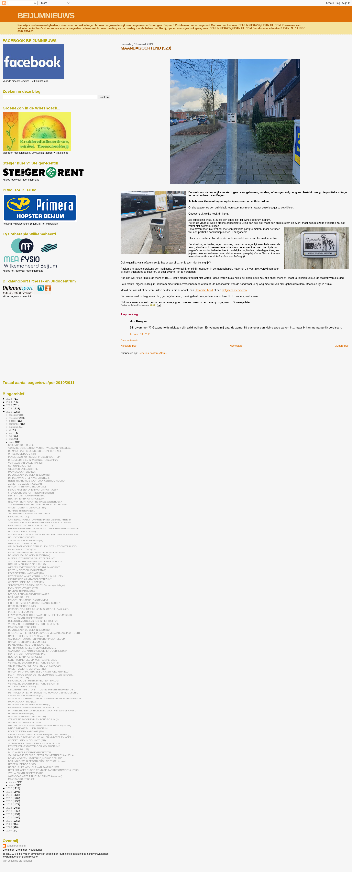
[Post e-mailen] (158, 305)
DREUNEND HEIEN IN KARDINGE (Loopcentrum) (33, 460)
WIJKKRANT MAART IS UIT (22, 543)
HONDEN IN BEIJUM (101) (21, 510)
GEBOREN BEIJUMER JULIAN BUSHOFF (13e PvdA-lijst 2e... (39, 609)
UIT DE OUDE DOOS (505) (22, 606)
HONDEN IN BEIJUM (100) (21, 591)
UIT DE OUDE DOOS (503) (22, 764)
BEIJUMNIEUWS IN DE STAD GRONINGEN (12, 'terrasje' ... (38, 761)
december (14, 415)
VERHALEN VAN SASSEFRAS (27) (25, 695)
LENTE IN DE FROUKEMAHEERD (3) (27, 495)
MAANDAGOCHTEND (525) (22, 472)
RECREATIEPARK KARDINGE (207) (26, 657)
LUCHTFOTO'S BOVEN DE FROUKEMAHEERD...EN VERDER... (41, 675)
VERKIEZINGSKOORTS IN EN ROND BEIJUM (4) (33, 624)
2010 (9, 820)
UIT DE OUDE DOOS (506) (22, 531)
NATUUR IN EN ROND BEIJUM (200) (27, 486)
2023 (9, 405)
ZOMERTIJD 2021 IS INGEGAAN (25, 484)
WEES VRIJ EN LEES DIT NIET (24, 469)
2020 (9, 788)
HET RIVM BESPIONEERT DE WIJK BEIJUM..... (32, 648)
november (14, 418)
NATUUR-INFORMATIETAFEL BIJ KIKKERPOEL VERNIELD (38, 671)
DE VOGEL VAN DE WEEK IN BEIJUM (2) (29, 704)
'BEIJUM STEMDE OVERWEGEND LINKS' (29, 513)
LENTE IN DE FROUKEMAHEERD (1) (27, 654)
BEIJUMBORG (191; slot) (21, 445)
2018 (9, 795)
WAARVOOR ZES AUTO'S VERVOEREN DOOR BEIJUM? (37, 651)
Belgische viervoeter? (234, 290)
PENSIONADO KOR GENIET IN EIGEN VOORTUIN (34, 457)
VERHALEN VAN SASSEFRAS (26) (25, 773)
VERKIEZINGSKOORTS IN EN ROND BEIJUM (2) (33, 683)
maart (12, 442)
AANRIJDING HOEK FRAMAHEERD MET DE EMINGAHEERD (39, 519)
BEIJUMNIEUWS (46, 15)
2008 (9, 827)
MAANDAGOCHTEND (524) (22, 549)
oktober (13, 421)
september (14, 424)
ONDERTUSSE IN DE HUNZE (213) (26, 582)
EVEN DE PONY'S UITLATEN (23, 588)
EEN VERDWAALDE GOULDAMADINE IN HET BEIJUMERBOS (40, 615)
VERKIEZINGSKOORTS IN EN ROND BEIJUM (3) (33, 662)
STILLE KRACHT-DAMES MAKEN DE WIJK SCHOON (35, 561)
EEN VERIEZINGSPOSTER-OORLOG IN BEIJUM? (34, 746)
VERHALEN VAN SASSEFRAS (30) (25, 463)
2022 (9, 408)
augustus (14, 427)
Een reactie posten (130, 340)
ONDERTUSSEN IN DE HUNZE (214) (27, 507)
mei (11, 436)
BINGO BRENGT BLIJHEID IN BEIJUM (27, 728)
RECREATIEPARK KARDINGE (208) (26, 573)
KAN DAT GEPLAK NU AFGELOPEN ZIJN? (30, 579)
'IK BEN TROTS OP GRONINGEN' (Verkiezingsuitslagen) (36, 585)
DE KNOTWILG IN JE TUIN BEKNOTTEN (29, 645)
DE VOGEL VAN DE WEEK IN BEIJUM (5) (29, 475)
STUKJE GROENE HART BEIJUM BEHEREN (31, 493)
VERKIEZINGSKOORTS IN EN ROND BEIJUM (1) (33, 719)
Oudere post (342, 345)
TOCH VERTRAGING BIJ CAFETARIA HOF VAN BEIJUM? (37, 504)
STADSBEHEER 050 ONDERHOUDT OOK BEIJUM (34, 743)
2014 (9, 807)
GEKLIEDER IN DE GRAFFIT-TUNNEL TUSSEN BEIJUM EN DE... (41, 689)
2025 (9, 398)
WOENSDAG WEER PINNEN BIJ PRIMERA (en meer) (35, 776)
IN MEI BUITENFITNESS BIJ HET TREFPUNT (31, 558)
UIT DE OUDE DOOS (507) (22, 454)
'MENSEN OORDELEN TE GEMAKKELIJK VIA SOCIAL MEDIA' (39, 522)
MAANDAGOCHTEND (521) (22, 779)
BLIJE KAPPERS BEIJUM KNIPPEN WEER (29, 752)
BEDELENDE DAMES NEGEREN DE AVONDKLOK (33, 707)
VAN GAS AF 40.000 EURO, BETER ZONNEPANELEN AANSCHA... (41, 755)
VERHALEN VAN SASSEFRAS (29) (25, 540)
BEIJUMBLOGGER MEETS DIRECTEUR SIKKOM (33, 680)
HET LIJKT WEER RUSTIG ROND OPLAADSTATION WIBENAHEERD (43, 770)
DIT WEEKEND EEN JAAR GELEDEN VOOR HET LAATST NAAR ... (42, 710)
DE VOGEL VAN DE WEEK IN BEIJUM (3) (29, 630)
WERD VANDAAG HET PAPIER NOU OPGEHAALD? (34, 666)
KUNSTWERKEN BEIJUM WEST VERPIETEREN (32, 660)
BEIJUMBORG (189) (18, 597)
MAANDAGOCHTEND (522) (22, 701)
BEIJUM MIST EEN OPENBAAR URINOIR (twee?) (33, 489)
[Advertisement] (21, 320)
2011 (9, 817)
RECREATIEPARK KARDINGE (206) (26, 731)
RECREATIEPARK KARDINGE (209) (26, 498)
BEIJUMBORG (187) (18, 749)
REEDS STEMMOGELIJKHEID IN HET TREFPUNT (34, 621)
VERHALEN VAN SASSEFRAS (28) (25, 618)
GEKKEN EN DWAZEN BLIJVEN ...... (26, 722)
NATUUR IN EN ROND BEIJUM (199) (27, 564)
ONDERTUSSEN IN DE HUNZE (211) (27, 740)
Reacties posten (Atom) (152, 353)
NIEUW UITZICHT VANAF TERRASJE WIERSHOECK (35, 501)
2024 (9, 402)
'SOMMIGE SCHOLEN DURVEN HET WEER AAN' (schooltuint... (40, 448)
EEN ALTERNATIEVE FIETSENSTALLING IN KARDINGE (36, 552)
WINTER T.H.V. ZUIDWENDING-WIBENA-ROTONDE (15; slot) (39, 725)
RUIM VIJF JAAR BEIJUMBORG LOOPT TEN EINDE (35, 451)
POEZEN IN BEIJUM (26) (21, 612)
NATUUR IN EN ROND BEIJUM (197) (27, 716)
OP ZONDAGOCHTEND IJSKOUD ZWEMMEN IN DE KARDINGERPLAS (44, 698)
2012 (9, 814)
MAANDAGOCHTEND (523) (146, 48)
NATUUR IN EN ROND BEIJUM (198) (27, 642)
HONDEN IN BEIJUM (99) (21, 713)
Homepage (236, 345)
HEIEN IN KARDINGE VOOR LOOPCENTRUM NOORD (36, 481)
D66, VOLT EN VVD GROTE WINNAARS (28, 594)
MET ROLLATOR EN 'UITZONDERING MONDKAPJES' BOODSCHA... (43, 692)
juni (11, 433)
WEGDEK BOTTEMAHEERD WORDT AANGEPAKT (34, 567)
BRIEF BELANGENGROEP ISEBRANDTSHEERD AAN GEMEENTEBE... (44, 528)
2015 (9, 804)
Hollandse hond (204, 290)
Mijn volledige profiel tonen (18, 860)
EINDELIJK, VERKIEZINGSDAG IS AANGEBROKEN (34, 603)
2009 (9, 824)
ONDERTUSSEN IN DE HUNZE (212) (27, 669)
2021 (9, 411)
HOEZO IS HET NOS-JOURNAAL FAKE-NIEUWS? (33, 767)
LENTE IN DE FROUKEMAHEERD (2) (27, 570)
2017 (9, 798)
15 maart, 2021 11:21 (140, 334)
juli (10, 430)
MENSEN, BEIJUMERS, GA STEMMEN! (28, 600)
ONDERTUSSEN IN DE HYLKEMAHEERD (29, 636)
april (11, 439)
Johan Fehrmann (16, 845)
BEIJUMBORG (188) (18, 677)
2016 (9, 801)
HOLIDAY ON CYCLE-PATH (22, 537)
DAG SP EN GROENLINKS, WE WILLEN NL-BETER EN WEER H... (41, 737)
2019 (9, 791)
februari (13, 782)
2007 (9, 830)
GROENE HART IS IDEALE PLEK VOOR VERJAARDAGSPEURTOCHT (44, 633)
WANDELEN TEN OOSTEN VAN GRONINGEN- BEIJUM (36, 639)
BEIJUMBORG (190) (18, 516)
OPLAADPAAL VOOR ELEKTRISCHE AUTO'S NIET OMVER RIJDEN (42, 546)
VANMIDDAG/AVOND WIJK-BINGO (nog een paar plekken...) (38, 734)
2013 (9, 811)
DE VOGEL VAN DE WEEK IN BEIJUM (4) (29, 555)
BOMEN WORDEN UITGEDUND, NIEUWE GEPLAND (35, 758)
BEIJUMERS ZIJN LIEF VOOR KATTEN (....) (30, 525)
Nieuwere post (129, 345)
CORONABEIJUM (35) (19, 466)
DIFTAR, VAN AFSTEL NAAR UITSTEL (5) (29, 478)
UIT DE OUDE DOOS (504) (22, 686)
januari (12, 785)
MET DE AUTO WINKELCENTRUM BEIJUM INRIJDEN (35, 576)
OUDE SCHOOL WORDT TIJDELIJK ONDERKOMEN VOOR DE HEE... (44, 534)
